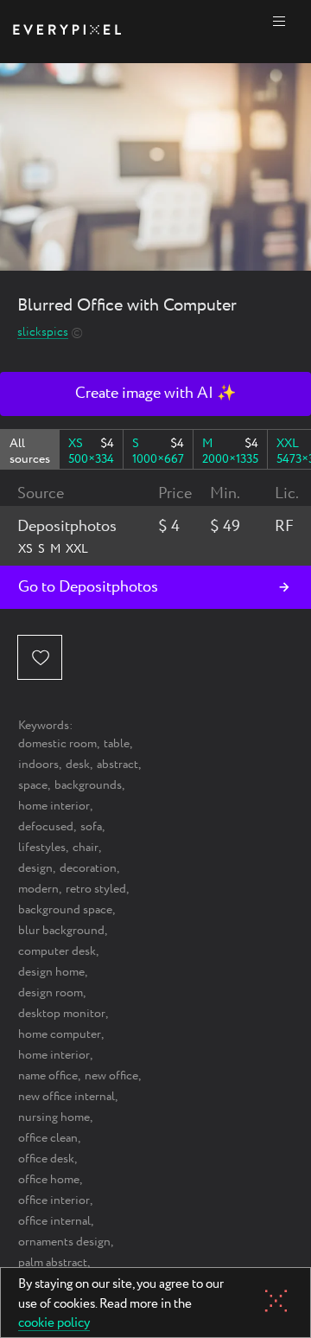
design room (50, 993)
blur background (61, 930)
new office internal (66, 1096)
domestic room (57, 744)
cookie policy (54, 1324)
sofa (91, 827)
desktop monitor (61, 1013)
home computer (59, 1034)
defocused (45, 827)
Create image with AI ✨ (155, 393)
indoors (38, 764)
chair (85, 847)
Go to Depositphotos (88, 587)
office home (48, 1180)
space (33, 785)
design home (51, 972)
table (117, 744)
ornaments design (64, 1242)
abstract (117, 764)
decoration (88, 868)
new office (111, 1076)
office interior (54, 1200)
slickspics (42, 332)
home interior (54, 806)
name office (48, 1076)
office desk (46, 1159)
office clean (48, 1138)
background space (65, 910)
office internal (54, 1221)
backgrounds (88, 785)
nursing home (54, 1117)
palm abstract (52, 1263)
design (35, 868)
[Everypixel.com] (67, 32)
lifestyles (42, 847)
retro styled (96, 889)
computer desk (57, 951)
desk (78, 764)
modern (38, 889)
